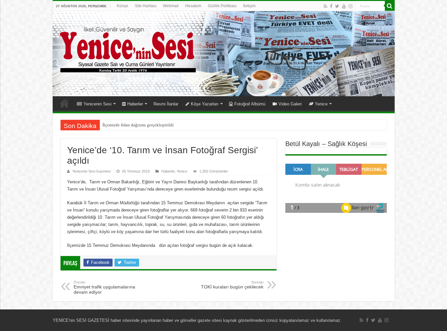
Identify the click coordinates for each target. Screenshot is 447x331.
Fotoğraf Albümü (249, 103)
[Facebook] (331, 6)
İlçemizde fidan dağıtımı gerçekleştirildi (138, 124)
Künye (122, 6)
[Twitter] (337, 6)
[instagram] (350, 6)
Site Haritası (145, 6)
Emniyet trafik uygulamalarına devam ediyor (104, 287)
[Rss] (325, 6)
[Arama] (390, 6)
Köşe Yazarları (205, 103)
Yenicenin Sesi (97, 103)
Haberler (135, 103)
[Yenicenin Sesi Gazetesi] (224, 53)
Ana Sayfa (64, 103)
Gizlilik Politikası (222, 6)
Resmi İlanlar (165, 103)
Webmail (171, 6)
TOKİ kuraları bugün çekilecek (232, 284)
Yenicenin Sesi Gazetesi (91, 171)
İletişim (249, 6)
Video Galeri (290, 103)
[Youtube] (344, 6)
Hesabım (193, 6)
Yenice (321, 103)
